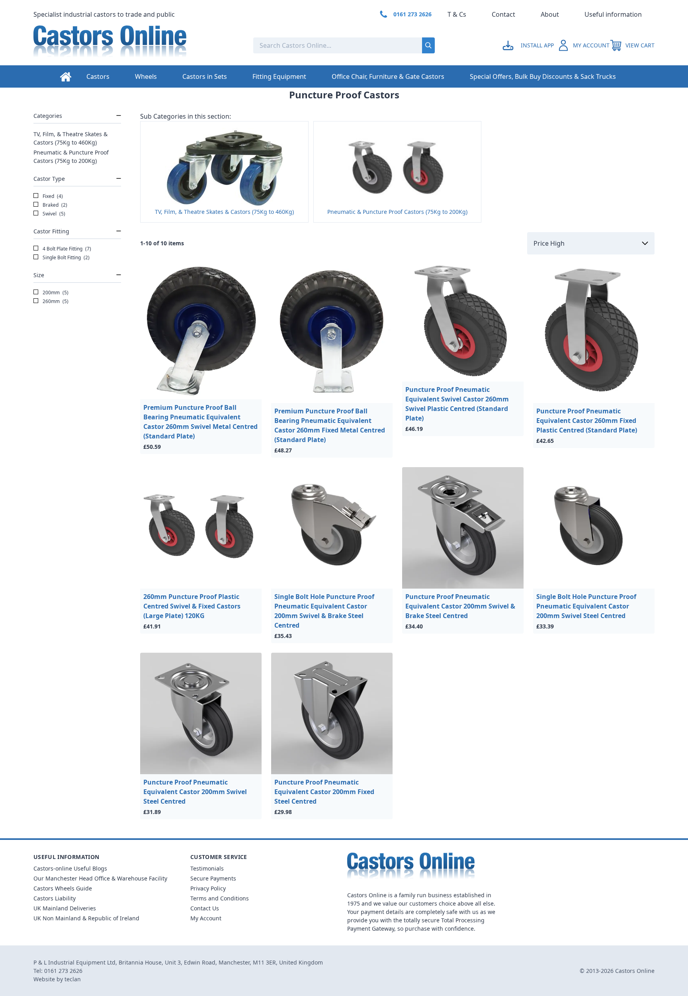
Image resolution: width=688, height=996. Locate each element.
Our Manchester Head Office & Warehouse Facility (100, 878)
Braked (54, 205)
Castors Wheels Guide (62, 888)
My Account (205, 918)
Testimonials (207, 868)
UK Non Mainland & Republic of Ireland (86, 918)
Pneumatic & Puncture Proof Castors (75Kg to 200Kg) (71, 156)
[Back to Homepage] (136, 45)
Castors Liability (54, 898)
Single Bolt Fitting (65, 257)
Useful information (613, 14)
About (550, 14)
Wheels (146, 76)
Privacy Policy (208, 888)
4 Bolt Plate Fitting (66, 248)
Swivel (53, 213)
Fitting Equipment (279, 76)
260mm (54, 301)
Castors (97, 76)
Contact (503, 14)
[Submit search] (428, 45)
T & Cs (457, 14)
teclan (72, 979)
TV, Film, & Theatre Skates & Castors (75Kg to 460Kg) (70, 138)
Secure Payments (213, 878)
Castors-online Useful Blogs (70, 868)
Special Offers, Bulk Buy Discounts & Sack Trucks (543, 76)
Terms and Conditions (219, 898)
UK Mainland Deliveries (64, 908)
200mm (54, 292)
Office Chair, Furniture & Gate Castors (388, 76)
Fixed (52, 196)
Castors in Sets (204, 76)
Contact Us (204, 908)
